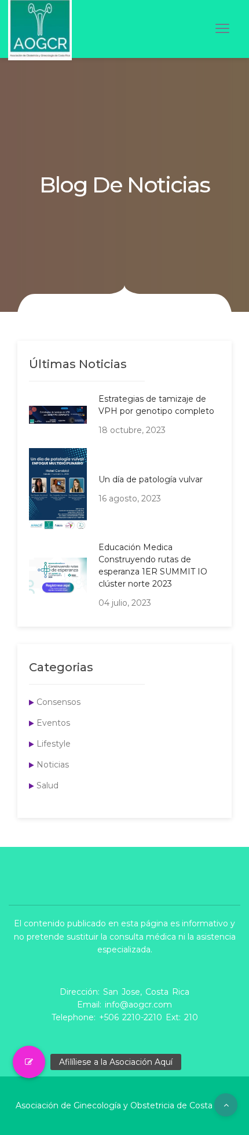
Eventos (53, 723)
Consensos (58, 702)
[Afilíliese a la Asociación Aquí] (29, 1062)
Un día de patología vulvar (150, 479)
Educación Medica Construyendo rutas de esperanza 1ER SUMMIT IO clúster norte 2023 (152, 565)
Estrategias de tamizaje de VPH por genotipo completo (156, 405)
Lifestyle (53, 744)
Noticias (52, 764)
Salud (47, 785)
